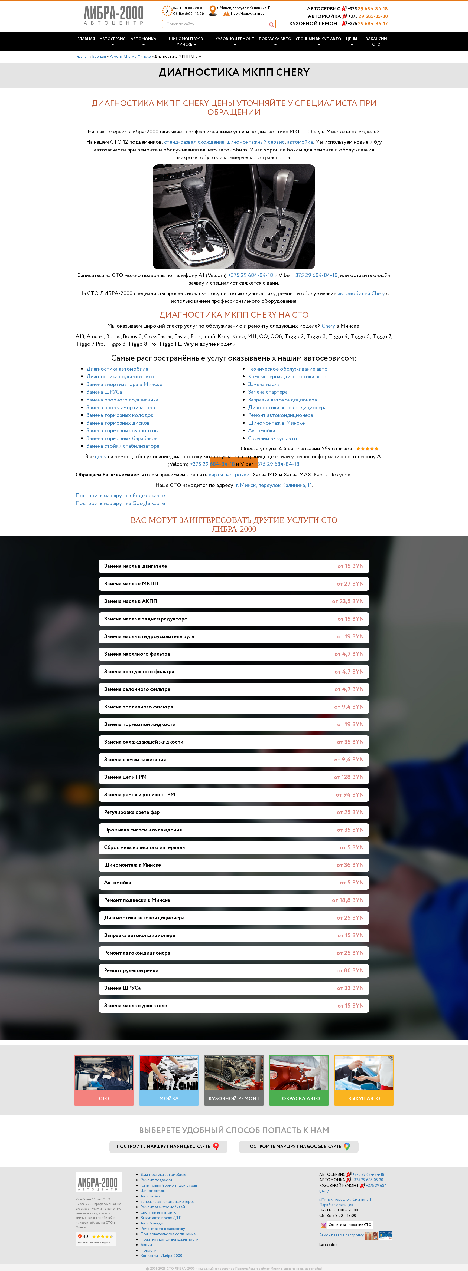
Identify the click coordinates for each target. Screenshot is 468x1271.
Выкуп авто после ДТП (161, 1218)
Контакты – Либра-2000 (161, 1256)
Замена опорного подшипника (122, 400)
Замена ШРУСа (104, 392)
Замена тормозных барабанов (122, 439)
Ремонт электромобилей (163, 1207)
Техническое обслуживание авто (288, 369)
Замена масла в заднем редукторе (145, 619)
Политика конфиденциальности (170, 1239)
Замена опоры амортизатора (120, 408)
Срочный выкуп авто (318, 39)
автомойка (300, 142)
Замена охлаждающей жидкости (143, 742)
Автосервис (112, 39)
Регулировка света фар (132, 812)
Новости (149, 1250)
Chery (328, 326)
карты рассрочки (229, 475)
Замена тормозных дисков (118, 423)
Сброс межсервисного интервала (144, 847)
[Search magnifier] (271, 24)
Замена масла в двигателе (135, 566)
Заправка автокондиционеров (168, 1201)
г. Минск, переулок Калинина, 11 (244, 10)
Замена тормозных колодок (120, 415)
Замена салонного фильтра (137, 689)
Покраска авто (275, 39)
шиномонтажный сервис (256, 142)
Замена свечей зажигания (135, 760)
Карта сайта (328, 1245)
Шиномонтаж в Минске (186, 42)
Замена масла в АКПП (130, 601)
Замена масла (264, 384)
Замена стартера (268, 392)
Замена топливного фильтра (138, 707)
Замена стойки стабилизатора (122, 446)
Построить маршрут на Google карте (120, 503)
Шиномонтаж (153, 1191)
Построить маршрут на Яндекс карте (120, 496)
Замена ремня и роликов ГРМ (139, 795)
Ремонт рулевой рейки (131, 971)
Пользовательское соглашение (168, 1234)
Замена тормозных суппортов (122, 431)
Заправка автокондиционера (282, 400)
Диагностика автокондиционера (287, 408)
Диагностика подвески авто (120, 377)
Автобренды (152, 1223)
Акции (146, 1245)
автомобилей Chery (361, 294)
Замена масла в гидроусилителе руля (149, 637)
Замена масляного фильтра (137, 654)
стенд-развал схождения (194, 142)
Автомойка (143, 39)
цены (101, 457)
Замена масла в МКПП (131, 584)
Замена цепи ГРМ (125, 777)
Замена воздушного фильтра (139, 672)
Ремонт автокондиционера (280, 415)
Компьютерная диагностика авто (287, 377)
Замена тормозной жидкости (140, 724)
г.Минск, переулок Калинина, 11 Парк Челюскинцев (346, 1202)
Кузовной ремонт (234, 39)
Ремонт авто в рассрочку (163, 1229)
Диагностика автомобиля (117, 369)
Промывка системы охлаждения (143, 830)
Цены (351, 39)
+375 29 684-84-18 (250, 275)
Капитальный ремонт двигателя (169, 1185)
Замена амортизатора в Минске (124, 384)
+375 (367, 9)
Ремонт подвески (156, 1180)
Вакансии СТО (376, 42)
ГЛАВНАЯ (86, 39)
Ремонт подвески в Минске (137, 900)
